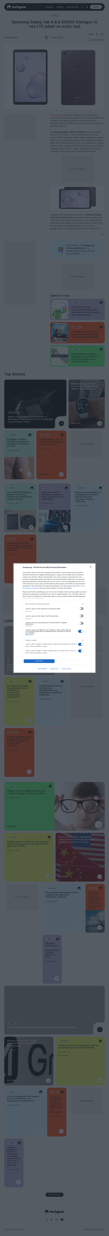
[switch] (81, 608)
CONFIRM (39, 661)
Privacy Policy (66, 669)
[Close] (91, 568)
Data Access (54, 669)
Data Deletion (42, 669)
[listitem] (54, 604)
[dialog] (54, 618)
